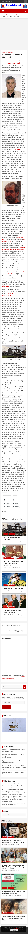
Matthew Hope (7, 295)
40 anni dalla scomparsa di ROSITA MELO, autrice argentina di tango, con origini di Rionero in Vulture (13, 789)
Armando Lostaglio (16, 60)
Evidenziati (11, 52)
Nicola (4, 793)
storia (12, 557)
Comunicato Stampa (16, 895)
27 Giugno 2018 (7, 542)
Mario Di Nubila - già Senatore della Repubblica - (12, 568)
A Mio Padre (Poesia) (16, 784)
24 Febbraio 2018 (6, 60)
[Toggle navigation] (3, 11)
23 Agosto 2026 (6, 895)
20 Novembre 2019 (8, 614)
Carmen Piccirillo (15, 844)
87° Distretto (9, 293)
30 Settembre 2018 (8, 591)
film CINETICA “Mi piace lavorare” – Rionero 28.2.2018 (15, 630)
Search (24, 687)
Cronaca (5, 861)
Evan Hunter (17, 149)
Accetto (14, 930)
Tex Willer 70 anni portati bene (14, 588)
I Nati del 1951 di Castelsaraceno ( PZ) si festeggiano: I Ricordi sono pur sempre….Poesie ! (13, 756)
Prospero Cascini (15, 870)
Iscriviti (7, 707)
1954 (19, 276)
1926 (9, 241)
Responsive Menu (25, 1)
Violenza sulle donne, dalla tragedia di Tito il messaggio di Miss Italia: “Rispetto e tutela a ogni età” (14, 767)
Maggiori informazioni (16, 928)
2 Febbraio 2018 (7, 565)
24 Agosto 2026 (6, 844)
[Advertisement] (14, 33)
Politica (12, 912)
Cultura (4, 52)
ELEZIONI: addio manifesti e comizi (13, 625)
